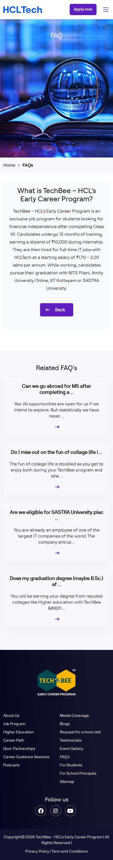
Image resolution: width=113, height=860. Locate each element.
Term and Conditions (70, 851)
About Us (11, 716)
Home (9, 165)
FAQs (27, 165)
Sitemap (67, 782)
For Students (71, 765)
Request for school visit (80, 732)
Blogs (65, 724)
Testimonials (71, 740)
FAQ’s (65, 757)
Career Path (13, 740)
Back (60, 310)
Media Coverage (74, 716)
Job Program (14, 724)
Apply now (83, 9)
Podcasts (11, 765)
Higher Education (18, 732)
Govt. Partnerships (19, 749)
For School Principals (78, 773)
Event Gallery (71, 749)
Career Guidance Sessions (26, 757)
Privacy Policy (37, 851)
